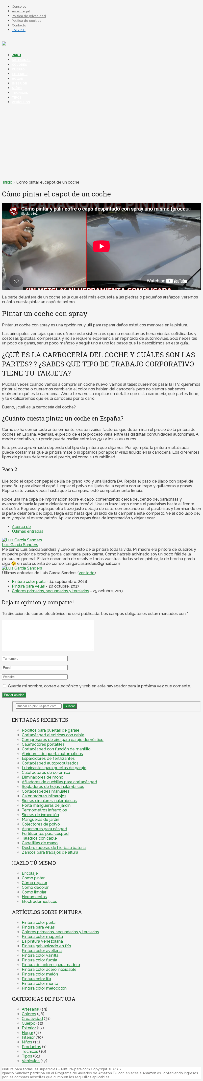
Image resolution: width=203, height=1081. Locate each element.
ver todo (87, 573)
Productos (31, 1046)
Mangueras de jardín (40, 819)
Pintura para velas (28, 586)
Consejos (19, 6)
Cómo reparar (34, 882)
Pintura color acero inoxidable (49, 969)
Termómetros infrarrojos (44, 810)
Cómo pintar (33, 878)
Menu (16, 55)
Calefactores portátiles (43, 744)
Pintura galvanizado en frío (46, 946)
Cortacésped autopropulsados (50, 763)
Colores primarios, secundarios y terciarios (50, 591)
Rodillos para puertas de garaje (50, 730)
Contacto (19, 25)
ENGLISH (18, 30)
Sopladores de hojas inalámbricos (53, 786)
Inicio (7, 182)
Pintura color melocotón (44, 988)
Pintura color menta (40, 983)
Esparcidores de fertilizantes (48, 758)
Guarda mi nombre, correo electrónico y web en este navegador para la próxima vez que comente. (99, 686)
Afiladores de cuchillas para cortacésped (59, 782)
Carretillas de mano (40, 843)
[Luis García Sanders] (22, 540)
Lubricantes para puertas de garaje (54, 767)
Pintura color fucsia (39, 960)
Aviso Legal (21, 11)
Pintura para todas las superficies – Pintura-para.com (46, 1069)
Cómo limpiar (34, 892)
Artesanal (21, 60)
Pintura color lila (36, 978)
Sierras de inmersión (40, 814)
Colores (19, 64)
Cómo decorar (35, 887)
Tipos (17, 97)
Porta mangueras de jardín (46, 805)
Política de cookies (26, 20)
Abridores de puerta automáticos (52, 753)
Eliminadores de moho (42, 777)
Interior (19, 83)
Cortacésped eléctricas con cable (53, 735)
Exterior (19, 74)
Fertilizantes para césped (45, 833)
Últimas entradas (27, 531)
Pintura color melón (40, 974)
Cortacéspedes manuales (46, 791)
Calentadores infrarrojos (44, 796)
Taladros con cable (39, 838)
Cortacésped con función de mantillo (56, 749)
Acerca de (21, 526)
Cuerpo (18, 69)
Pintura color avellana (42, 950)
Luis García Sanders (20, 544)
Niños (17, 88)
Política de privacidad (29, 16)
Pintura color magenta (42, 936)
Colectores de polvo (41, 824)
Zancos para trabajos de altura (50, 852)
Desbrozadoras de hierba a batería (54, 847)
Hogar (17, 79)
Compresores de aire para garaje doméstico (62, 739)
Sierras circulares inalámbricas (49, 800)
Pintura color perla (29, 581)
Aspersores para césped (44, 829)
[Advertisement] (101, 142)
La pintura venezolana (42, 941)
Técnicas (20, 93)
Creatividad (32, 1018)
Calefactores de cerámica (46, 772)
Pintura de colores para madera (51, 964)
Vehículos (21, 102)
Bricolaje (30, 873)
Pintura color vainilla (40, 955)
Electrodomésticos (39, 901)
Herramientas (34, 896)
